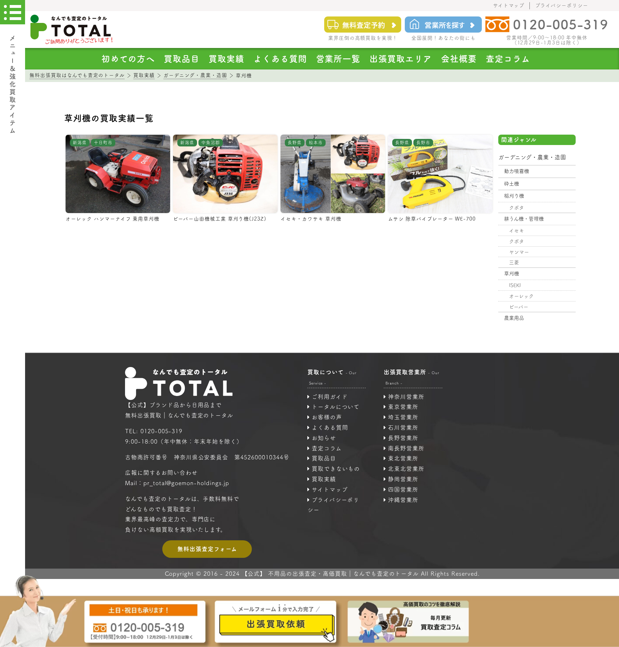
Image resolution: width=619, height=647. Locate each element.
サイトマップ (509, 5)
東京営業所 (403, 407)
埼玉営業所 (403, 417)
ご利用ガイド (330, 397)
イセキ (516, 230)
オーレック (521, 296)
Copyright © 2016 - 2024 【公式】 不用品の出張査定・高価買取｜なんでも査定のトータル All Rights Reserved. (322, 573)
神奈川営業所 (406, 397)
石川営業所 (403, 427)
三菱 (514, 262)
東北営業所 (403, 458)
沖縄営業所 (403, 500)
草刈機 (511, 273)
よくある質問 (280, 58)
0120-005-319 (161, 431)
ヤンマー (519, 252)
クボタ (516, 207)
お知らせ (324, 438)
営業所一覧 (338, 58)
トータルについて (336, 407)
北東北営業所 (406, 469)
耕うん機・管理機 (524, 218)
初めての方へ (128, 58)
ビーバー (518, 306)
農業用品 (514, 317)
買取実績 (226, 58)
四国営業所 (403, 489)
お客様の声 (327, 417)
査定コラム (508, 58)
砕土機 (511, 183)
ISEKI (515, 285)
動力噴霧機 (516, 171)
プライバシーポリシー (561, 5)
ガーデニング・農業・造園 (532, 157)
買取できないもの (336, 469)
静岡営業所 (403, 479)
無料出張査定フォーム (207, 549)
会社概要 (459, 58)
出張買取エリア (400, 58)
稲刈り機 (514, 195)
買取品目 (182, 58)
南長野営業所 (406, 448)
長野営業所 (403, 438)
